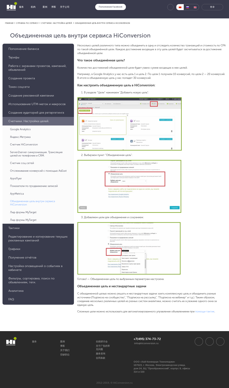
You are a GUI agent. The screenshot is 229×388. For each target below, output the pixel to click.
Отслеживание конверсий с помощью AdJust (38, 170)
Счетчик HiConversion (24, 144)
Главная (9, 23)
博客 (62, 345)
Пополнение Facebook (110, 7)
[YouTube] (220, 341)
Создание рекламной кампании (31, 95)
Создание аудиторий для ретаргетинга (36, 112)
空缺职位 (65, 354)
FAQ (11, 299)
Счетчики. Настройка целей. (56, 23)
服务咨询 (100, 353)
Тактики (14, 228)
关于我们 (65, 350)
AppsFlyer (16, 178)
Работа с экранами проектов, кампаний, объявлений (37, 68)
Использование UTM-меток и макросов (37, 104)
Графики (14, 249)
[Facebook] (209, 341)
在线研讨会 (102, 341)
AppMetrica (17, 193)
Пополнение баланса (23, 49)
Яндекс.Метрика (20, 137)
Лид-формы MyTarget (23, 212)
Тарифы (13, 57)
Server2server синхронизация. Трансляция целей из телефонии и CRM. (36, 154)
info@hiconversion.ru (146, 343)
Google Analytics (20, 129)
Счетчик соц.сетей (22, 163)
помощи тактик (204, 311)
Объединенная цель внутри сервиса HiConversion (32, 203)
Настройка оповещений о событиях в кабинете (35, 268)
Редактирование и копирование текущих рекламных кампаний (38, 238)
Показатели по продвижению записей (34, 186)
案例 (62, 341)
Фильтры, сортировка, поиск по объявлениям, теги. (31, 280)
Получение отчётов (22, 257)
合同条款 (100, 358)
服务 (34, 341)
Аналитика (15, 291)
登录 (212, 7)
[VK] (198, 341)
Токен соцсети (19, 87)
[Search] (170, 7)
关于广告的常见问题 (103, 347)
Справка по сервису (27, 23)
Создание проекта (21, 78)
